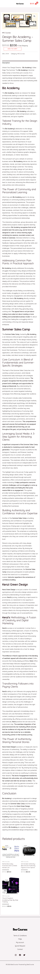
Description (6, 63)
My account (20, 942)
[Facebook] (20, 955)
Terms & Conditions (20, 936)
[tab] (20, 63)
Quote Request (20, 946)
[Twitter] (24, 955)
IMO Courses (6, 33)
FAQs (20, 939)
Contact (20, 949)
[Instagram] (16, 955)
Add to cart (12, 48)
